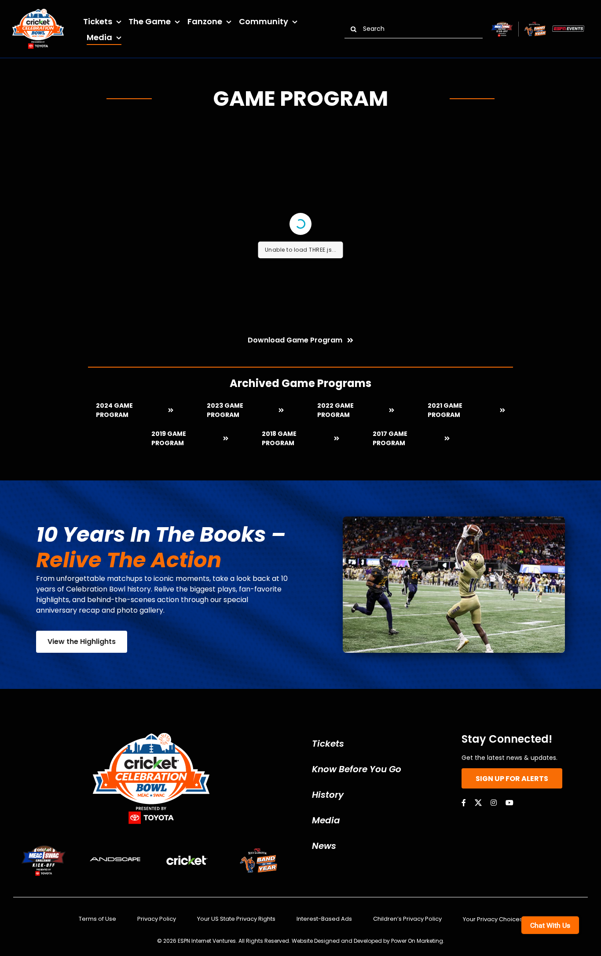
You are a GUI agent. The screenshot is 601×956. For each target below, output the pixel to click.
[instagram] (494, 802)
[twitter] (478, 802)
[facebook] (464, 802)
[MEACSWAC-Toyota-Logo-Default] (502, 25)
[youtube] (509, 802)
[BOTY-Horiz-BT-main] (535, 25)
